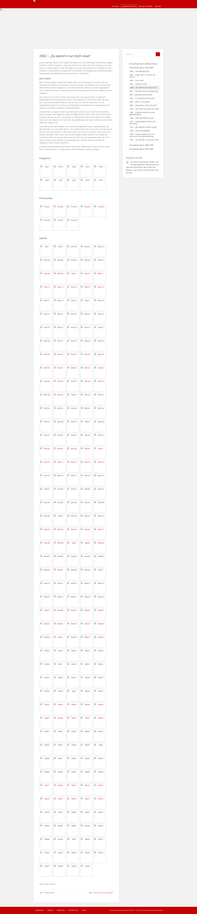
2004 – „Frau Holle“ (137, 80)
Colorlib (146, 910)
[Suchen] (158, 54)
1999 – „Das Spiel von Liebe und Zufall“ (144, 109)
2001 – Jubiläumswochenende (141, 95)
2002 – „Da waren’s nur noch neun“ (143, 87)
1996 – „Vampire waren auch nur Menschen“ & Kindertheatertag (142, 135)
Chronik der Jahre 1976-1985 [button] (141, 149)
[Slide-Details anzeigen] (98, 26)
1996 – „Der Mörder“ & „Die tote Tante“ (144, 140)
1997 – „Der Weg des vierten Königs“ (143, 127)
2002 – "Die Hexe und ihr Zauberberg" (101, 893)
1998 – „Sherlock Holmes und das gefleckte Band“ (142, 113)
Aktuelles (115, 6)
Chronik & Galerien (129, 6)
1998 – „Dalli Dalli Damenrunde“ (142, 118)
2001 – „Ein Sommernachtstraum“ (142, 98)
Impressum (61, 910)
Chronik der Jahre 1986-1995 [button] (141, 145)
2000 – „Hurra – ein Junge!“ (140, 102)
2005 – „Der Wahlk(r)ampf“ (140, 71)
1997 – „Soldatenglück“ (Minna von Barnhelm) (143, 122)
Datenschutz (73, 910)
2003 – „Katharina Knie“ (139, 84)
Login (84, 910)
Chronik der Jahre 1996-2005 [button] (141, 67)
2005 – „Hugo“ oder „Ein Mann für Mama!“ (142, 76)
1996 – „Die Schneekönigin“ (140, 131)
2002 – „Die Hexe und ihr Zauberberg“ (144, 91)
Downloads (39, 910)
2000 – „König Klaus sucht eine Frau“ (143, 105)
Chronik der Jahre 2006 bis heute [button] (143, 64)
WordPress (160, 910)
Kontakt (158, 6)
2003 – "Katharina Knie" (47, 893)
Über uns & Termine (145, 6)
